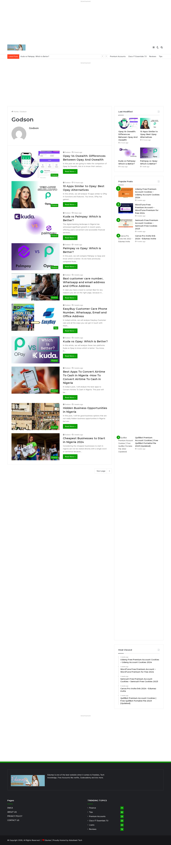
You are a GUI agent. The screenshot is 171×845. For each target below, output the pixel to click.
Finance (92, 808)
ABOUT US (12, 812)
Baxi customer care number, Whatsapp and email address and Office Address (84, 282)
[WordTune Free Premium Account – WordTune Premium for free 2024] (125, 208)
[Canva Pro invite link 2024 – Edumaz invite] (125, 334)
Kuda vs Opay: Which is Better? (85, 341)
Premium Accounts (118, 56)
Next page (101, 471)
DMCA (10, 808)
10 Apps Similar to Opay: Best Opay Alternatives (149, 134)
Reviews (152, 56)
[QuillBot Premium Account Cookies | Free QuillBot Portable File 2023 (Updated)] (125, 536)
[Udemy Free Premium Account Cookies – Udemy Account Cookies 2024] (125, 193)
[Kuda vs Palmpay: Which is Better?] (128, 153)
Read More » (70, 171)
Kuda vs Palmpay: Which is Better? (35, 56)
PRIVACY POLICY (14, 816)
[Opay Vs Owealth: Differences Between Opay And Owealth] (128, 123)
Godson (34, 128)
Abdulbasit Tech (75, 840)
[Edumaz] (16, 48)
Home (16, 111)
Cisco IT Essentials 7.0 (137, 56)
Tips (160, 56)
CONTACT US (13, 820)
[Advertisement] (85, 22)
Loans (91, 825)
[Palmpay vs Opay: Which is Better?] (150, 153)
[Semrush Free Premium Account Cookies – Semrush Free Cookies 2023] (125, 223)
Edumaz (48, 840)
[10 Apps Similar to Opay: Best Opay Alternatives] (150, 123)
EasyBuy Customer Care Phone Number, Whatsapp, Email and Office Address (85, 312)
